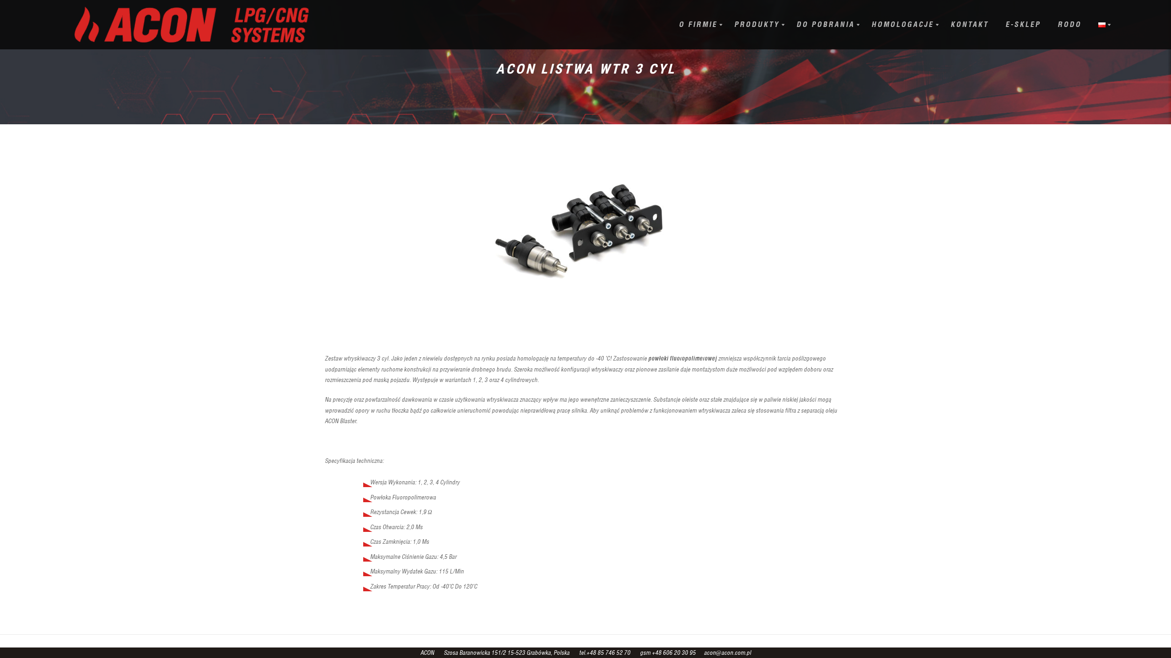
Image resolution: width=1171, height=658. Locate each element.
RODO (1069, 24)
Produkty (756, 24)
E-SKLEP (1023, 24)
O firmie (698, 24)
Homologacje (902, 24)
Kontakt (969, 24)
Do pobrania (825, 24)
